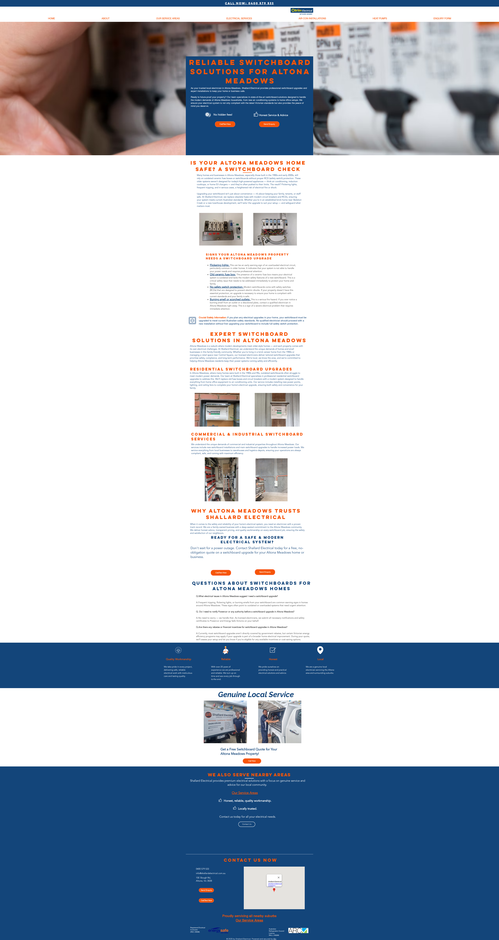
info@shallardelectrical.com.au (210, 873)
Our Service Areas (249, 920)
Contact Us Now (250, 860)
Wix (274, 939)
